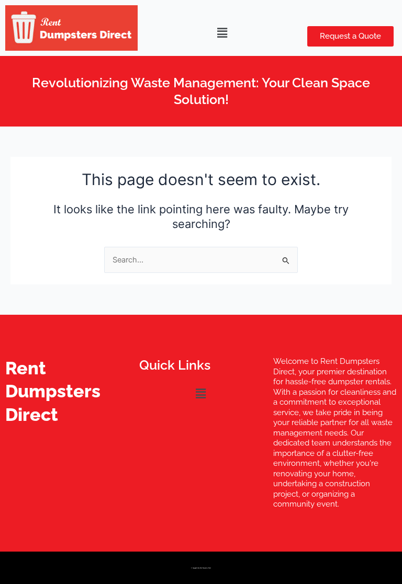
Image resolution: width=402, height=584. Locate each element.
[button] (222, 32)
